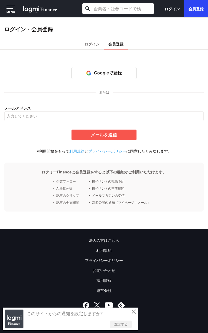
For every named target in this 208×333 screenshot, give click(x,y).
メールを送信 (104, 134)
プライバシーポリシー (107, 151)
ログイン (172, 8)
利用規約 (76, 151)
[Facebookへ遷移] (86, 305)
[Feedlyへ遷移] (121, 305)
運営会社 (104, 290)
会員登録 (196, 8)
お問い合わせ (104, 270)
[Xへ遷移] (97, 305)
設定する (121, 324)
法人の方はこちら (104, 240)
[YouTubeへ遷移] (109, 305)
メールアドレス (17, 108)
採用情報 (104, 280)
